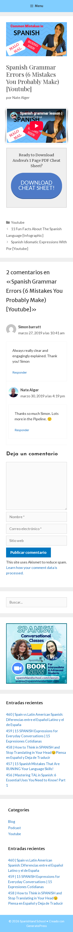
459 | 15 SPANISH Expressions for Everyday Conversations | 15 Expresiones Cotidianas (32, 736)
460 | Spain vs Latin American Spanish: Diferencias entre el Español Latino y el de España (35, 719)
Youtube (18, 222)
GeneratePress (36, 926)
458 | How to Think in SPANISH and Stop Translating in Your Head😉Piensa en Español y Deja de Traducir (36, 752)
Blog (11, 821)
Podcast (14, 828)
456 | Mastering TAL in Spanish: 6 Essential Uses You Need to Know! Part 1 (35, 780)
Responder (19, 372)
